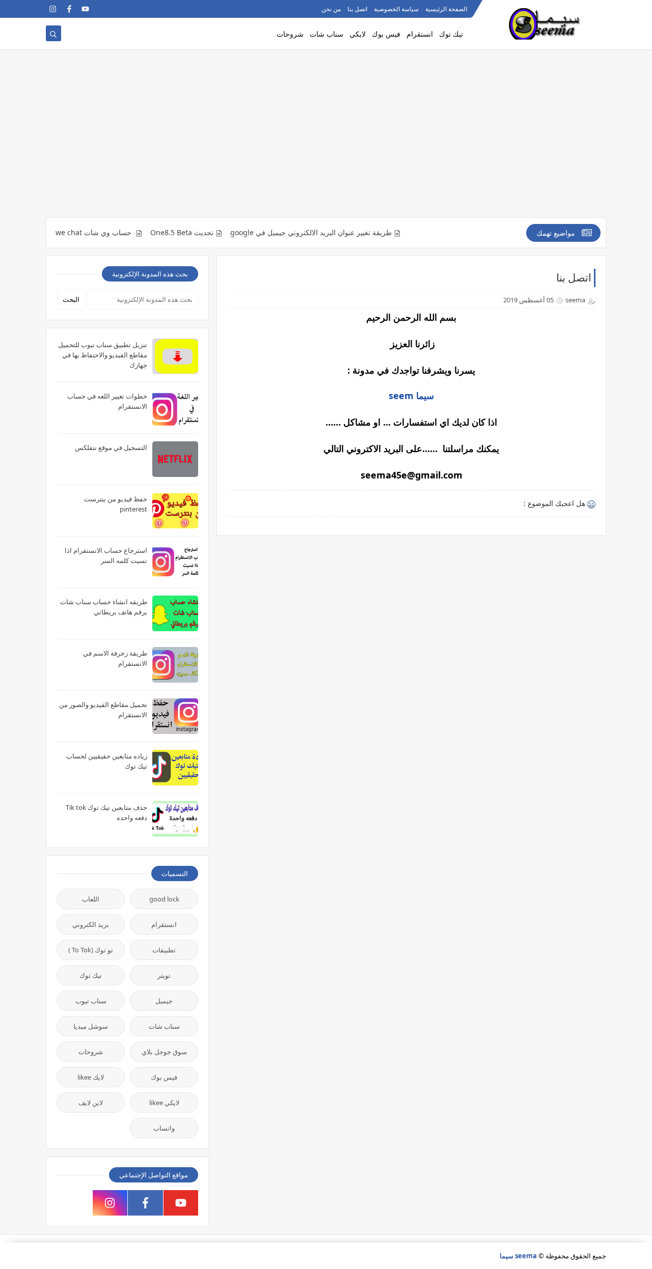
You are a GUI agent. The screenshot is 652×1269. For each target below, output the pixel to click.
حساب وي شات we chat (114, 232)
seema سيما (518, 1255)
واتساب (164, 1128)
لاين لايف (90, 1102)
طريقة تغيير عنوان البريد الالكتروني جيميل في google (330, 232)
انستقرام (419, 34)
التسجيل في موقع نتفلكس (111, 447)
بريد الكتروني (90, 924)
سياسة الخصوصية (396, 9)
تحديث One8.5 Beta (201, 232)
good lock (164, 899)
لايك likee (90, 1077)
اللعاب (90, 899)
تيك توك (451, 34)
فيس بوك (386, 34)
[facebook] (69, 9)
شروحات (290, 34)
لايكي (357, 34)
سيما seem (411, 395)
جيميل (164, 1000)
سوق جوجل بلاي (164, 1051)
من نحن (331, 9)
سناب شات (326, 34)
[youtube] (85, 9)
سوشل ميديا (90, 1026)
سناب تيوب (90, 1000)
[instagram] (53, 9)
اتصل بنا (357, 9)
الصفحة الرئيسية (446, 9)
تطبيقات (164, 949)
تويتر (164, 975)
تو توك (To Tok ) (90, 949)
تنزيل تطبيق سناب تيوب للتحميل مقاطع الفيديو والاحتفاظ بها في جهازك (102, 355)
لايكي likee (164, 1102)
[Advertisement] (326, 138)
